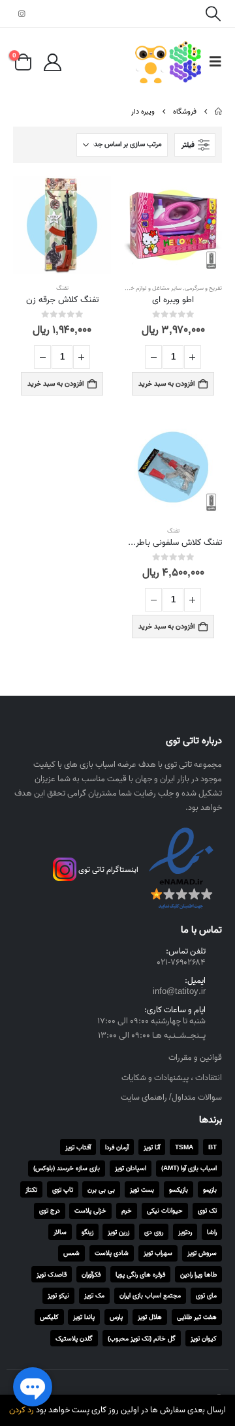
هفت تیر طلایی (197, 1317)
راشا (212, 1232)
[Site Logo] (168, 62)
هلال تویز (150, 1317)
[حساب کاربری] (52, 62)
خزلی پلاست (90, 1210)
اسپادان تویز (130, 1168)
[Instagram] (21, 13)
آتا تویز (152, 1147)
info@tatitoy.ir (179, 992)
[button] (213, 14)
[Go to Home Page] (218, 111)
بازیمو (210, 1190)
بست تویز (142, 1190)
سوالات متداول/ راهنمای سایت (171, 1097)
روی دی (153, 1232)
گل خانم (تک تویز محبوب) (142, 1338)
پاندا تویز (84, 1317)
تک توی (207, 1210)
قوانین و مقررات (195, 1057)
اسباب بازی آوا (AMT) (189, 1168)
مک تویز (94, 1295)
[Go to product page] (173, 225)
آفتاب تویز (78, 1147)
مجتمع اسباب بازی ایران (150, 1295)
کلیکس (49, 1317)
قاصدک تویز (52, 1274)
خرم (126, 1210)
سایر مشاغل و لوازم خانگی (150, 288)
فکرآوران (91, 1274)
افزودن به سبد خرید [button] (166, 384)
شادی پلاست (112, 1253)
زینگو (87, 1232)
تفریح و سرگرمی (203, 288)
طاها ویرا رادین (198, 1274)
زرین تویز (118, 1232)
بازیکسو (178, 1190)
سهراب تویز (158, 1253)
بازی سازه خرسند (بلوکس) (66, 1168)
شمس (71, 1253)
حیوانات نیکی (165, 1210)
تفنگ (62, 288)
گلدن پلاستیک (74, 1338)
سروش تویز (202, 1253)
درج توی (49, 1210)
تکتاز (31, 1190)
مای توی (206, 1295)
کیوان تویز (204, 1338)
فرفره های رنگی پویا (140, 1274)
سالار (60, 1232)
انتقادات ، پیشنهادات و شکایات (171, 1078)
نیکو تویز (58, 1295)
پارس (116, 1317)
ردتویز (185, 1232)
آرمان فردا (117, 1147)
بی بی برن (101, 1190)
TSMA (184, 1147)
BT (212, 1147)
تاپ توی (62, 1190)
